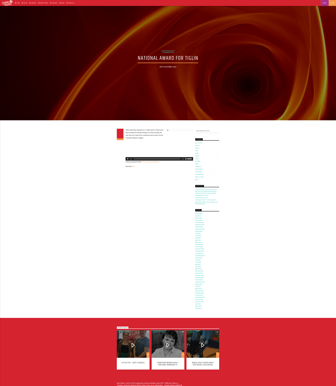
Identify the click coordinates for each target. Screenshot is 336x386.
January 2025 (199, 250)
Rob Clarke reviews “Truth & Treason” (205, 203)
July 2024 (198, 263)
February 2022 (199, 303)
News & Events (44, 3)
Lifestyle (197, 164)
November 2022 (199, 296)
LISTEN (332, 3)
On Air (25, 3)
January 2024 (199, 276)
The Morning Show (168, 54)
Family (197, 156)
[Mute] (186, 162)
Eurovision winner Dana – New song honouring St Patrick (168, 368)
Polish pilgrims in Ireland (201, 198)
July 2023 (198, 289)
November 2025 (199, 228)
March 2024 (198, 272)
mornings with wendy (159, 335)
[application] (159, 162)
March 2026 (198, 221)
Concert (197, 148)
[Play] (128, 162)
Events (197, 151)
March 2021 (198, 309)
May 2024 (198, 267)
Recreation (198, 169)
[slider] (189, 161)
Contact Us (71, 3)
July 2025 (198, 236)
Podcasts (33, 3)
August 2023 (198, 287)
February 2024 (199, 274)
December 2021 (199, 305)
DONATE (325, 3)
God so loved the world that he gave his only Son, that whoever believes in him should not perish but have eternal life (206, 194)
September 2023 (200, 285)
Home (18, 3)
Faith (196, 154)
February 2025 (199, 247)
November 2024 (199, 254)
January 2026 (199, 223)
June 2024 (198, 265)
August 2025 (198, 234)
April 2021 (198, 307)
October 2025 (199, 230)
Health (197, 159)
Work (196, 183)
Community (198, 146)
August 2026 (198, 217)
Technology (198, 175)
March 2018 (198, 311)
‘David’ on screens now (201, 201)
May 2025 (198, 241)
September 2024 (200, 258)
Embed (157, 165)
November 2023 (199, 281)
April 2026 (198, 219)
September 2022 (200, 300)
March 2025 (198, 245)
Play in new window (148, 165)
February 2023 (199, 294)
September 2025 (200, 232)
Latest (197, 162)
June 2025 (198, 239)
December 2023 (199, 278)
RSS (133, 170)
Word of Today (199, 180)
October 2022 (199, 298)
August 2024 (198, 261)
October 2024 (199, 256)
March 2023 (198, 292)
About (63, 3)
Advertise (54, 3)
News (196, 167)
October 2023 (199, 283)
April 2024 (198, 270)
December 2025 (199, 225)
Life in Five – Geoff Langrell (133, 365)
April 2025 (198, 243)
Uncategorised (199, 177)
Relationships (199, 172)
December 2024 (199, 252)
